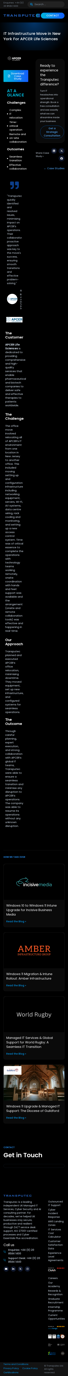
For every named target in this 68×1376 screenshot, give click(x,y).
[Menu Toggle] (38, 15)
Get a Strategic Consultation (52, 132)
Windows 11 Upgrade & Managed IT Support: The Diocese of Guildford (33, 1108)
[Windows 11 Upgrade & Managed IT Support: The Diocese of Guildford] (34, 1082)
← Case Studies (54, 168)
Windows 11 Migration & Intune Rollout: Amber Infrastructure (29, 976)
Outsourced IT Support (55, 1203)
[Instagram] (27, 1269)
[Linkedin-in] (13, 1269)
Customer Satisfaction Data (55, 1245)
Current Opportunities (56, 1316)
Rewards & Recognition (55, 1292)
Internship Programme (55, 1308)
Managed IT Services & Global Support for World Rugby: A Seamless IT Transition (29, 1042)
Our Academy (54, 1284)
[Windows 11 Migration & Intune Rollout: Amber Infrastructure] (34, 950)
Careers (53, 1278)
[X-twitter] (20, 1269)
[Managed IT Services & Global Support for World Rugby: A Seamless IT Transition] (34, 1014)
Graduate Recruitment (55, 1300)
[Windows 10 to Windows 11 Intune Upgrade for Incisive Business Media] (34, 881)
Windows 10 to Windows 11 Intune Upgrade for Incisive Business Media (31, 910)
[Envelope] (6, 1269)
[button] (54, 151)
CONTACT (52, 15)
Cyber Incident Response (54, 1213)
